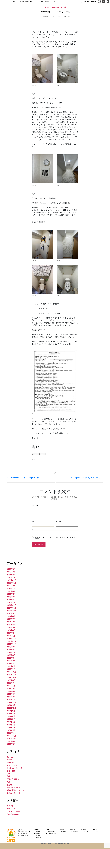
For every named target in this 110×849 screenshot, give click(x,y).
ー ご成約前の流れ (51, 831)
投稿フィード (12, 809)
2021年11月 (11, 705)
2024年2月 (11, 633)
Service (10, 757)
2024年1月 (11, 636)
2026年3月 (11, 575)
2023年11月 (11, 641)
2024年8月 (11, 616)
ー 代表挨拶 (37, 831)
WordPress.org (13, 814)
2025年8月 (11, 586)
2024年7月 (11, 619)
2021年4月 (11, 722)
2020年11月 (11, 736)
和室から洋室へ (13, 779)
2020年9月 (11, 741)
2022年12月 (11, 672)
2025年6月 (11, 591)
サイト (34, 529)
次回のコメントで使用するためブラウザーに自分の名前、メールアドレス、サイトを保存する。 (55, 537)
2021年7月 (11, 714)
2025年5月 (11, 594)
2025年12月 (11, 580)
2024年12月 (11, 605)
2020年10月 (11, 738)
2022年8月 (11, 683)
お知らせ (46, 7)
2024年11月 (11, 608)
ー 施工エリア (37, 835)
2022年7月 (11, 686)
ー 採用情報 (63, 831)
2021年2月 (11, 727)
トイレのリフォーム (56, 7)
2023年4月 (11, 661)
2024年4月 (11, 627)
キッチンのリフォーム (15, 765)
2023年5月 (11, 658)
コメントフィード (14, 811)
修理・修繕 (11, 771)
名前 (33, 521)
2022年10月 (11, 677)
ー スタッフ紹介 (38, 837)
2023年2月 (11, 666)
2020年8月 (11, 744)
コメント (35, 505)
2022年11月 (11, 675)
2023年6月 (11, 655)
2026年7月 (11, 572)
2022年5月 (11, 691)
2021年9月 (11, 711)
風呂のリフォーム (14, 793)
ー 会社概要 (37, 833)
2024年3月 (11, 630)
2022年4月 (11, 694)
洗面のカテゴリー (14, 787)
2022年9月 (11, 680)
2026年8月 (11, 569)
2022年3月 (11, 697)
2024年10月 (11, 611)
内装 (65, 7)
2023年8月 (11, 650)
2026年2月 (11, 577)
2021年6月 (11, 716)
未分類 (9, 785)
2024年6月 (11, 622)
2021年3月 (11, 725)
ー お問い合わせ (74, 831)
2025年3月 (11, 600)
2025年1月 (11, 602)
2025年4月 (11, 597)
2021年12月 (11, 702)
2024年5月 (11, 625)
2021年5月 (11, 719)
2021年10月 (11, 708)
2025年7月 (11, 588)
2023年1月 (11, 669)
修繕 (8, 774)
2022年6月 (11, 688)
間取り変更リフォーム (15, 790)
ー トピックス (97, 831)
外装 (8, 782)
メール (58, 521)
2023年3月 (11, 664)
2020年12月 (11, 733)
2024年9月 (11, 614)
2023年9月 (11, 647)
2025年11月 (11, 583)
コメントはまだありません (62, 16)
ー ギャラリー (86, 831)
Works (9, 760)
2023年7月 (11, 652)
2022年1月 (11, 700)
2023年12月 (11, 638)
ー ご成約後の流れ (51, 833)
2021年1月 (11, 730)
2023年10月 (11, 644)
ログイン (10, 806)
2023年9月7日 (46, 16)
